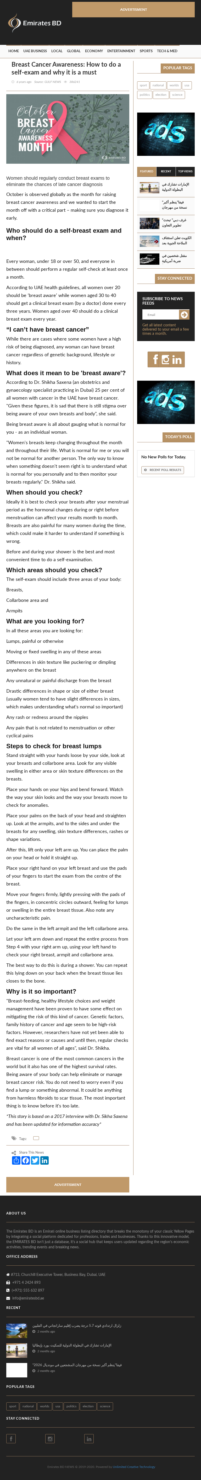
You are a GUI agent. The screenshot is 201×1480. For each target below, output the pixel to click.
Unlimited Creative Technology (134, 1466)
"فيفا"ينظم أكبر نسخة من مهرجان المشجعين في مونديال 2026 (77, 1365)
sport (143, 85)
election (160, 94)
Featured (146, 171)
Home (13, 51)
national (158, 85)
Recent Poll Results (165, 470)
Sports (146, 51)
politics (145, 94)
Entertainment (121, 51)
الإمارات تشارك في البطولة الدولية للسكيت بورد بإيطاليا (176, 190)
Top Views (185, 171)
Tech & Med (167, 51)
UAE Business (35, 51)
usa (187, 85)
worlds (174, 85)
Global (74, 51)
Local (57, 51)
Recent (166, 171)
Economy (94, 51)
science (177, 94)
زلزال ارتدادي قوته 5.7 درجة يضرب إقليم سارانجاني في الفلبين (76, 1326)
